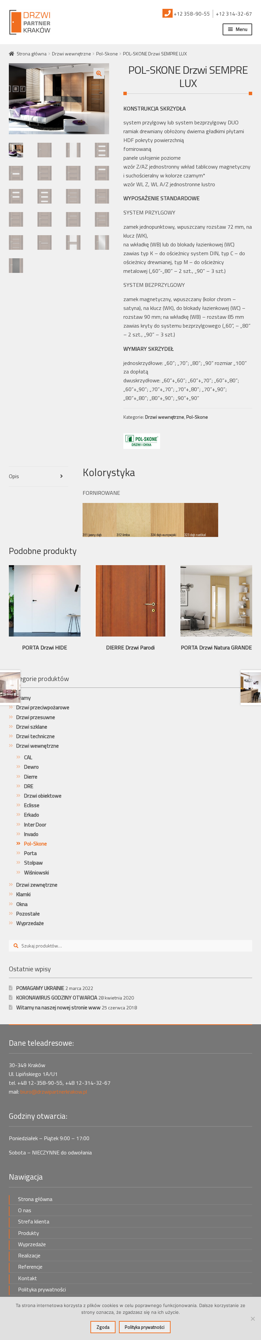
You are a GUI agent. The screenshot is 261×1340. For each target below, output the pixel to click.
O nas (24, 1210)
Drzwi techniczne (35, 736)
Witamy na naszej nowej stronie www (58, 1007)
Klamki (23, 894)
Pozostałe (28, 914)
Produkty (28, 1233)
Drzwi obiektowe (43, 796)
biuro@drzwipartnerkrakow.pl (53, 1091)
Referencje (30, 1267)
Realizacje (29, 1255)
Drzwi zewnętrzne (36, 885)
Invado (31, 834)
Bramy (23, 698)
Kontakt (27, 1278)
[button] (98, 73)
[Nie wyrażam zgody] (252, 1318)
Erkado (31, 815)
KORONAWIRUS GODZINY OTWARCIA (56, 998)
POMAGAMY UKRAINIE (40, 988)
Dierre (30, 777)
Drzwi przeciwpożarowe (42, 707)
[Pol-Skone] (141, 441)
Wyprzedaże (30, 923)
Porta (30, 853)
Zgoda (103, 1327)
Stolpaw (33, 863)
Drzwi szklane (31, 727)
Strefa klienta (33, 1221)
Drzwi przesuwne (35, 717)
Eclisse (31, 805)
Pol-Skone (107, 53)
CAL (28, 757)
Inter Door (35, 825)
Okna (22, 904)
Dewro (31, 767)
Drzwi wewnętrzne (71, 53)
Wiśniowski (36, 872)
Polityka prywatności (42, 1289)
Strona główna (32, 53)
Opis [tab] (14, 476)
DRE (28, 786)
